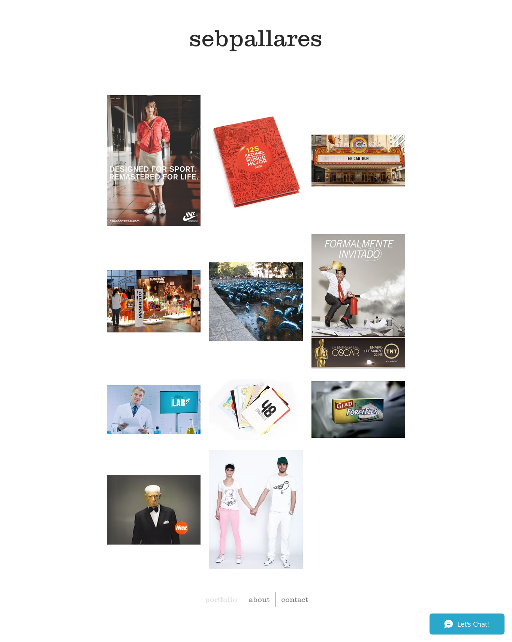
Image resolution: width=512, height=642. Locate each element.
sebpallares (255, 37)
